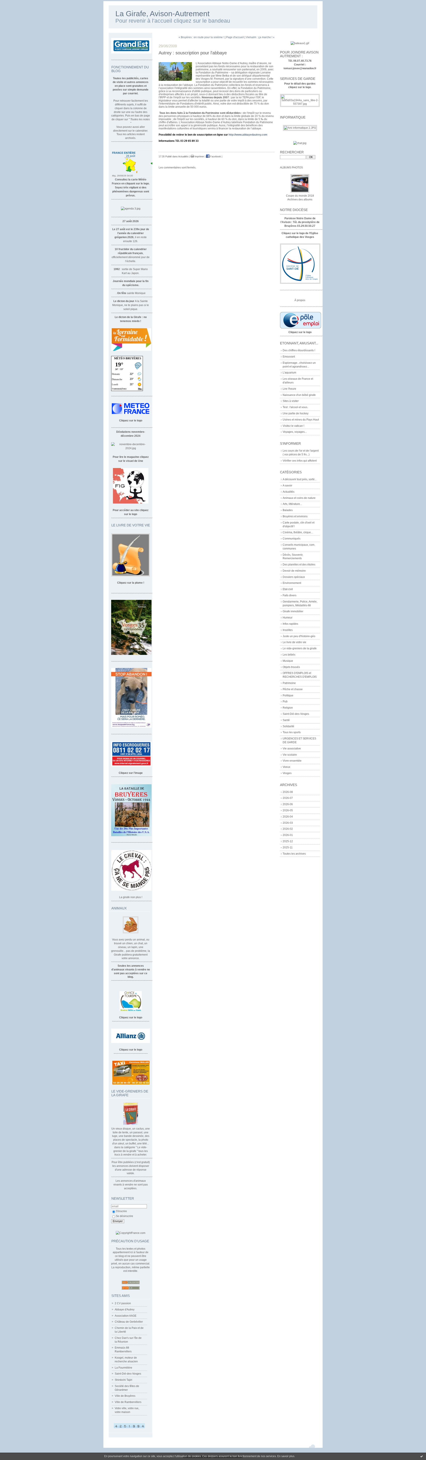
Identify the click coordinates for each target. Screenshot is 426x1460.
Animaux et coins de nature (299, 498)
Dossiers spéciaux (294, 577)
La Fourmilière (123, 1367)
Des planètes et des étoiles (299, 564)
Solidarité (288, 726)
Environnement (292, 583)
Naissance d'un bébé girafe (299, 395)
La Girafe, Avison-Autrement (162, 14)
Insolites (288, 630)
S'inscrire (121, 1211)
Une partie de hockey (295, 413)
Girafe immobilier (293, 611)
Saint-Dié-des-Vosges (128, 1373)
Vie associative (292, 748)
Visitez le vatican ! (293, 425)
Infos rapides (290, 623)
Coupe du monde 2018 (300, 195)
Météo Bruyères (127, 358)
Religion (288, 707)
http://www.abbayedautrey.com (248, 134)
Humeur (287, 617)
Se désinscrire (124, 1216)
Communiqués (291, 538)
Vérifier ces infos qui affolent (300, 460)
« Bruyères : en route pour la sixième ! (201, 37)
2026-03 (288, 822)
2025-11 (288, 847)
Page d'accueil (235, 37)
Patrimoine (289, 683)
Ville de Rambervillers (128, 1402)
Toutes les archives (294, 853)
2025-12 (288, 841)
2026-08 (288, 792)
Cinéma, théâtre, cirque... (298, 532)
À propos (299, 300)
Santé (286, 720)
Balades (288, 510)
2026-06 (288, 804)
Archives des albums (299, 199)
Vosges (287, 773)
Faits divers (289, 595)
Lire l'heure (289, 388)
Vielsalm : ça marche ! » (260, 37)
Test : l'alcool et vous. (295, 407)
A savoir (287, 485)
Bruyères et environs (295, 516)
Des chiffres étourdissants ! (299, 350)
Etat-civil (288, 589)
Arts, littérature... (292, 504)
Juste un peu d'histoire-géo (299, 636)
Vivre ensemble (292, 760)
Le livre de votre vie (294, 642)
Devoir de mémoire (294, 570)
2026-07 (288, 798)
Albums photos (291, 167)
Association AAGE (125, 1315)
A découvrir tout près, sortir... (299, 479)
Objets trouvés (291, 667)
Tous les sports (292, 732)
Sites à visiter (291, 401)
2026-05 (288, 810)
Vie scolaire (290, 754)
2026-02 (288, 828)
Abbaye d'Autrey (124, 1309)
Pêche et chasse (293, 689)
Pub (285, 701)
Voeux (286, 767)
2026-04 (288, 816)
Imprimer (199, 156)
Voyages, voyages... (295, 431)
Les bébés (289, 654)
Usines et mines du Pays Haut (301, 419)
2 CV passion (123, 1303)
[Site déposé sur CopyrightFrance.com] (130, 1233)
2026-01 (288, 835)
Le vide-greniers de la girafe (300, 648)
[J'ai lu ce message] (421, 1456)
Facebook (215, 156)
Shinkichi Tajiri (123, 1379)
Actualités (288, 491)
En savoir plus (285, 1456)
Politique (288, 695)
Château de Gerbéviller (129, 1321)
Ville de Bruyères (125, 1395)
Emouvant (289, 356)
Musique (288, 660)
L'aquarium (289, 372)
